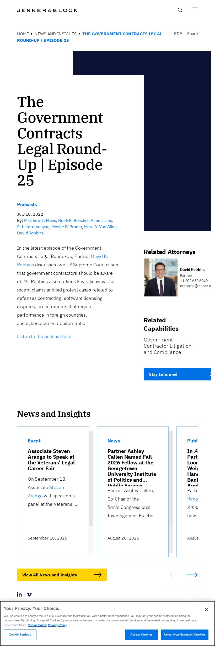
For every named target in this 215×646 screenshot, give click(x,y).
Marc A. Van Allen (100, 226)
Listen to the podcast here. (45, 336)
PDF (178, 33)
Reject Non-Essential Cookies (184, 634)
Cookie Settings (20, 634)
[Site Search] (179, 11)
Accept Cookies (141, 634)
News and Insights (56, 33)
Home (23, 33)
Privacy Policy (57, 625)
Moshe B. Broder (66, 226)
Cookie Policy (37, 625)
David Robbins (30, 232)
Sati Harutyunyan (33, 226)
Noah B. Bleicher (73, 220)
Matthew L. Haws (40, 220)
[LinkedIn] (19, 594)
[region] (107, 623)
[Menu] (195, 10)
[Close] (206, 609)
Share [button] (192, 33)
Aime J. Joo (101, 220)
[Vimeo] (29, 594)
